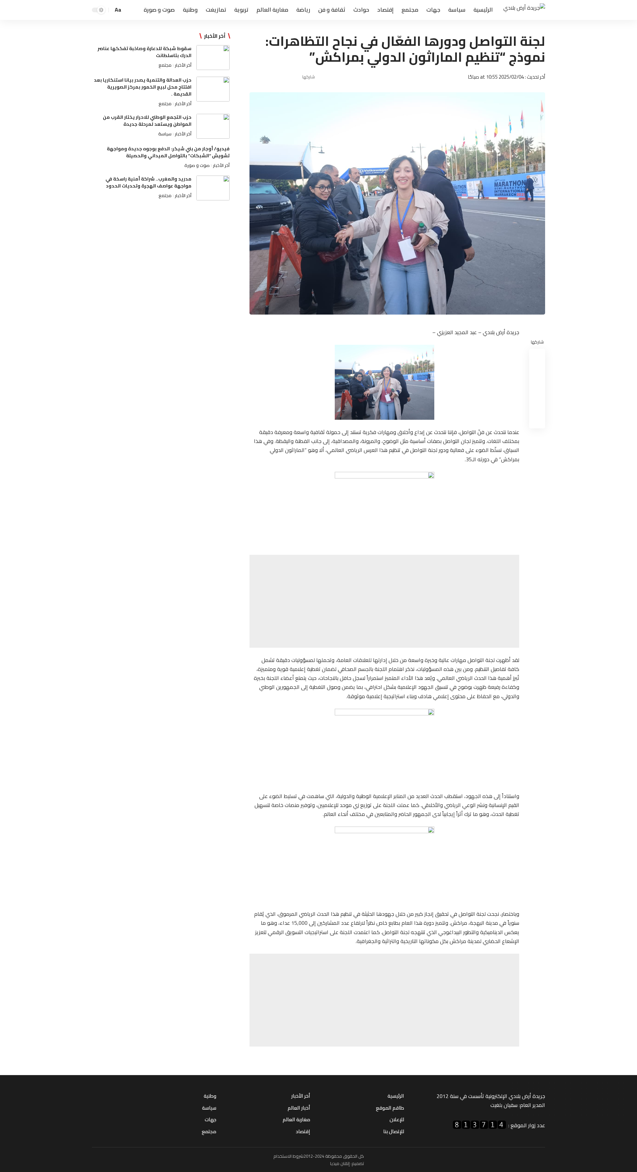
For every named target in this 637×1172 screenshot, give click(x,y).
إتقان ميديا (340, 1163)
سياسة (165, 133)
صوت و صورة (197, 165)
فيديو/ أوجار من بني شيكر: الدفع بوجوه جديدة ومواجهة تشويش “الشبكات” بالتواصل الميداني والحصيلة (168, 152)
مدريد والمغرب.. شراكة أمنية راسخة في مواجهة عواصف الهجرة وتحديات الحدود (148, 182)
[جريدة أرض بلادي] (524, 10)
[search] (128, 10)
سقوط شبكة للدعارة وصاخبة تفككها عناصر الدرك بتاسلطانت (144, 52)
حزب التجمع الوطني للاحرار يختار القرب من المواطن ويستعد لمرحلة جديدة (147, 120)
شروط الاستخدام (288, 1156)
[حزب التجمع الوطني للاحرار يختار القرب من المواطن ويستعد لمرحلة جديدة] (213, 126)
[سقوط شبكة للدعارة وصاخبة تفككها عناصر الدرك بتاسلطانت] (213, 57)
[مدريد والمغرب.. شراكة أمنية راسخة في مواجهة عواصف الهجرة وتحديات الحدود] (213, 188)
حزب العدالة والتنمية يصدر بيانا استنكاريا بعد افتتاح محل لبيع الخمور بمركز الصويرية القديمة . (142, 87)
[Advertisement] (384, 601)
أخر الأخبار (183, 65)
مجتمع (165, 65)
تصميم (358, 1163)
